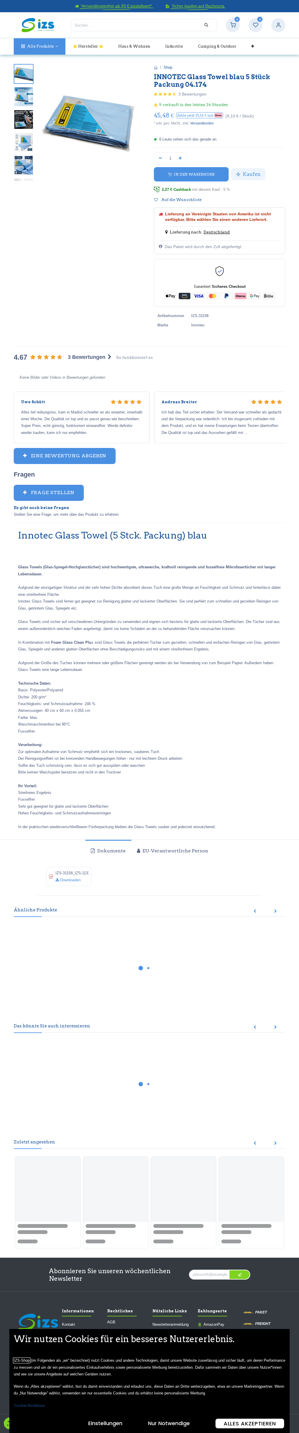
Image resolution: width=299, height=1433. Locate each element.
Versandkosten (202, 123)
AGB (111, 1322)
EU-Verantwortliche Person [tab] (174, 851)
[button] (199, 115)
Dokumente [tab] (111, 851)
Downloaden (70, 880)
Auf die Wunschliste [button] (180, 200)
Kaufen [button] (251, 174)
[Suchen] (206, 25)
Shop (168, 67)
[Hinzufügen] (180, 158)
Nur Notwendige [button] (169, 1423)
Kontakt (68, 1324)
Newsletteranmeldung (170, 1324)
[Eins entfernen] (160, 158)
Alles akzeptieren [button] (250, 1423)
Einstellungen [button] (105, 1423)
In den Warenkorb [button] (194, 174)
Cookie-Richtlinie (29, 1405)
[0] (233, 25)
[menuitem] (39, 46)
